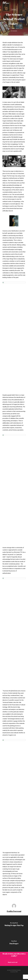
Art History (14, 9)
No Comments (14, 30)
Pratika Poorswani (11, 28)
